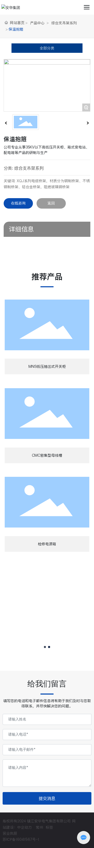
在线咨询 (18, 203)
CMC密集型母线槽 (47, 455)
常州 (39, 827)
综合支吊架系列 (64, 23)
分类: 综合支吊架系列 (24, 168)
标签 (49, 827)
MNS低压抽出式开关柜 (47, 366)
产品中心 (37, 23)
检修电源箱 (47, 544)
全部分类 (47, 48)
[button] (45, 647)
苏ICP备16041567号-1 (21, 839)
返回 (51, 203)
